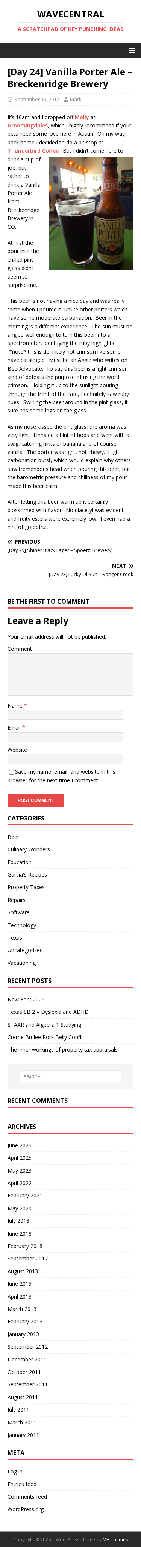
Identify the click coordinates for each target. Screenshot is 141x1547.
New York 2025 (26, 999)
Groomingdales (28, 125)
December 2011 (27, 1359)
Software (19, 912)
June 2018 (20, 1233)
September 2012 (28, 1346)
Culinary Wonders (29, 849)
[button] (130, 49)
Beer (13, 836)
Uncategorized (25, 950)
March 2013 (22, 1308)
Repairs (17, 899)
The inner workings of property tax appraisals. (63, 1049)
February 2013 (25, 1321)
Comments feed (27, 1496)
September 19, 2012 (36, 99)
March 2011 (22, 1422)
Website (17, 749)
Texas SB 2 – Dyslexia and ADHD (48, 1011)
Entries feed (22, 1483)
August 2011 (23, 1397)
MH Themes (115, 1539)
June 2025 (20, 1145)
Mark (76, 99)
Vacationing (22, 962)
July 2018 (18, 1220)
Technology (22, 925)
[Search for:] (70, 1076)
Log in (15, 1471)
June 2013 (20, 1283)
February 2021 (25, 1195)
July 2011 (18, 1409)
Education (20, 862)
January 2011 (23, 1434)
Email (15, 727)
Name (16, 705)
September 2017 (28, 1258)
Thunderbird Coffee (33, 150)
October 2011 (24, 1371)
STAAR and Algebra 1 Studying (44, 1024)
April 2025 (20, 1157)
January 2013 (23, 1334)
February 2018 (25, 1246)
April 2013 (20, 1296)
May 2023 (20, 1170)
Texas (15, 937)
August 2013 (23, 1271)
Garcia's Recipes (27, 874)
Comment (20, 648)
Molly (82, 117)
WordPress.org (26, 1509)
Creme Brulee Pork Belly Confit (45, 1037)
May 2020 (20, 1208)
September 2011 (28, 1384)
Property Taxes (26, 887)
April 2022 (20, 1183)
